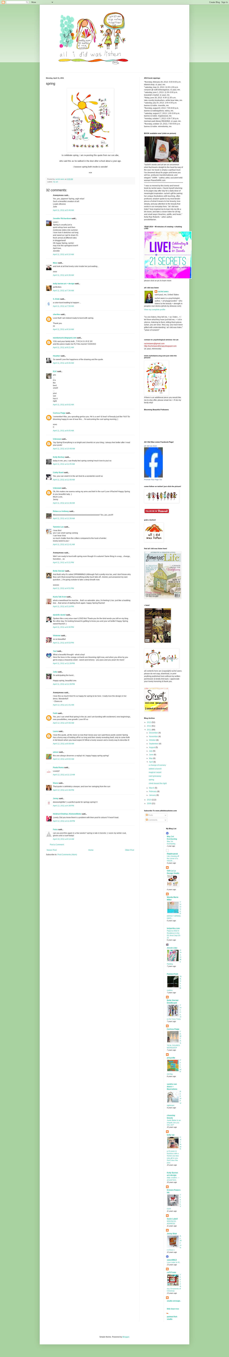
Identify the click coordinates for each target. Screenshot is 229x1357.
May (151, 758)
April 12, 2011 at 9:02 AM (63, 759)
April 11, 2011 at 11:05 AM (64, 464)
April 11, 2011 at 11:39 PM (64, 684)
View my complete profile (154, 310)
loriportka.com (173, 928)
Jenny (56, 798)
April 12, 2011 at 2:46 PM (63, 790)
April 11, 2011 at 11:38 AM (64, 503)
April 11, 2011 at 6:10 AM (63, 254)
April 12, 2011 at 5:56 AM (63, 723)
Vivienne (57, 636)
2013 (149, 722)
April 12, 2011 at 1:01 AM (63, 705)
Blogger (126, 1337)
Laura (55, 731)
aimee (55, 752)
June (151, 754)
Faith (55, 713)
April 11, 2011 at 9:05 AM (63, 431)
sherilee (56, 314)
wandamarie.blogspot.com (64, 338)
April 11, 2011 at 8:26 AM (63, 363)
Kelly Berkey (58, 457)
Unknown (57, 439)
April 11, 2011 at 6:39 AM (63, 275)
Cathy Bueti (58, 472)
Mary (55, 263)
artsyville (171, 1058)
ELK (55, 371)
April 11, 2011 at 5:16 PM (63, 606)
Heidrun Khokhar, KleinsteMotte (67, 814)
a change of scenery (157, 765)
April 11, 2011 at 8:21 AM (63, 347)
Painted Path (172, 974)
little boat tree (173, 1309)
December (153, 733)
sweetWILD (172, 1260)
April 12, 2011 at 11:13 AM (64, 775)
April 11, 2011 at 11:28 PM (64, 663)
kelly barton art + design (63, 284)
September (154, 744)
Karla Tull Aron (59, 597)
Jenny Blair (172, 1234)
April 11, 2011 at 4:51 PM (63, 588)
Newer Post (52, 850)
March (152, 788)
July (151, 751)
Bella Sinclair (59, 571)
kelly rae (170, 1135)
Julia (55, 672)
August (152, 747)
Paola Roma (58, 767)
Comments (152, 820)
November (153, 736)
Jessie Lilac (172, 948)
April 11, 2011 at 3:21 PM (63, 562)
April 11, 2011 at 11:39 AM (64, 518)
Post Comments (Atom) (67, 854)
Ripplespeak (172, 854)
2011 (149, 730)
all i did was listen (150, 446)
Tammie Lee (58, 527)
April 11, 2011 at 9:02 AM (63, 405)
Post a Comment (57, 845)
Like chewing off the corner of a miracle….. (173, 858)
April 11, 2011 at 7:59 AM (63, 306)
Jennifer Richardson (62, 218)
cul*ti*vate (171, 1272)
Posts (150, 815)
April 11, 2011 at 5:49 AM (63, 210)
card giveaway (155, 776)
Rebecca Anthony (61, 511)
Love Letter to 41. (173, 1262)
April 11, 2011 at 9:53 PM (63, 643)
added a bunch (155, 769)
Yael (55, 651)
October (152, 740)
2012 (149, 726)
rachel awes (163, 291)
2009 (149, 803)
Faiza (55, 829)
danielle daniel (59, 615)
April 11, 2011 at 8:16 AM (63, 329)
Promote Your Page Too (153, 479)
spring (151, 780)
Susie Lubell (172, 1219)
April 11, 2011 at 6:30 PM (63, 627)
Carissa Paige (59, 413)
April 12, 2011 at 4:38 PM (63, 806)
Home (90, 850)
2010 (149, 800)
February (153, 791)
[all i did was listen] (153, 477)
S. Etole (56, 299)
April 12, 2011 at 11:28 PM (64, 821)
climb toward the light (158, 783)
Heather (56, 356)
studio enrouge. (174, 1301)
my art (55, 182)
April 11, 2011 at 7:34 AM (63, 291)
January (152, 795)
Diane (55, 783)
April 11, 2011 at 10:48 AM (64, 449)
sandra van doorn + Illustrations (172, 1086)
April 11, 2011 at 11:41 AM (64, 544)
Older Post (129, 850)
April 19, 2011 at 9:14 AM (63, 839)
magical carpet (155, 772)
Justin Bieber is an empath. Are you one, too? (174, 1122)
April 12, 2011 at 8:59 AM (63, 744)
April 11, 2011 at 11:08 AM (64, 480)
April (151, 762)
